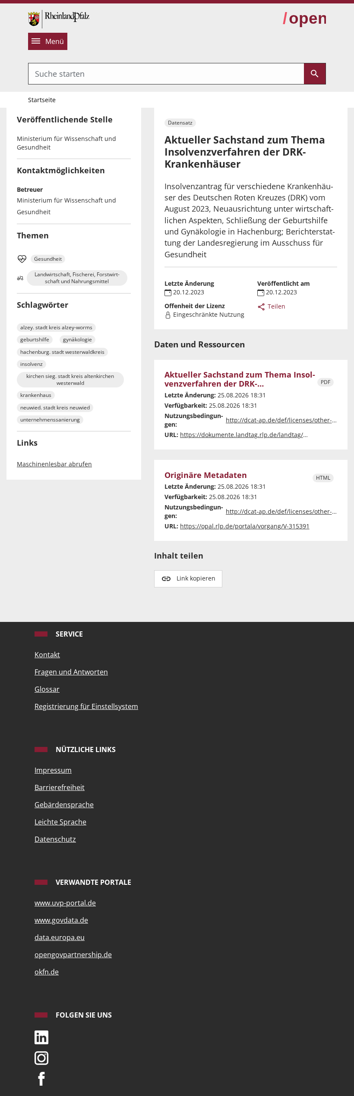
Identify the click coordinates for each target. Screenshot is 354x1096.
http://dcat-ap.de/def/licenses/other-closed (288, 420)
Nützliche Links (85, 749)
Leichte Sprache (60, 822)
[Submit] (315, 73)
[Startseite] (58, 18)
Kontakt (47, 654)
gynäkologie (77, 339)
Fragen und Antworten (71, 672)
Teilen (275, 306)
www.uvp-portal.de (65, 903)
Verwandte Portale (92, 882)
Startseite (42, 100)
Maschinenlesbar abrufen (54, 464)
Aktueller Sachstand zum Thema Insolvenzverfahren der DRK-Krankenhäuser (239, 379)
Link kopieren (196, 578)
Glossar (47, 689)
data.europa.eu (60, 937)
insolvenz (31, 364)
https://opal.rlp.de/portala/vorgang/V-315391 (245, 526)
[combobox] (166, 73)
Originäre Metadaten (205, 475)
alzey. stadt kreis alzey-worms (56, 327)
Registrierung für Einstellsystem (86, 706)
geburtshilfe (34, 339)
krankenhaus (35, 395)
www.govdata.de (61, 920)
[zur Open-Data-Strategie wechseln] (304, 18)
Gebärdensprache (64, 804)
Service (68, 634)
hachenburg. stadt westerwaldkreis (62, 352)
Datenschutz (55, 839)
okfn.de (47, 972)
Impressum (53, 770)
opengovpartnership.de (73, 954)
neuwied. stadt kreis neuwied (55, 407)
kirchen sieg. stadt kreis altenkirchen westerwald (70, 379)
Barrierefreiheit (60, 787)
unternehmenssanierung (50, 419)
